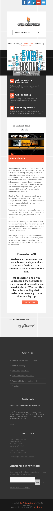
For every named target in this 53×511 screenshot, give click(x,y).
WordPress (20, 126)
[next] (26, 129)
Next (43, 73)
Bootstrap (24, 191)
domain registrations (16, 212)
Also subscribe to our (20, 488)
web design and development (24, 170)
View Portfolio (30, 302)
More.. (12, 90)
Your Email (40, 482)
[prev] (22, 129)
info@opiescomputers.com (24, 457)
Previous (10, 73)
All (14, 126)
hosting (39, 210)
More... (12, 424)
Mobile (27, 126)
